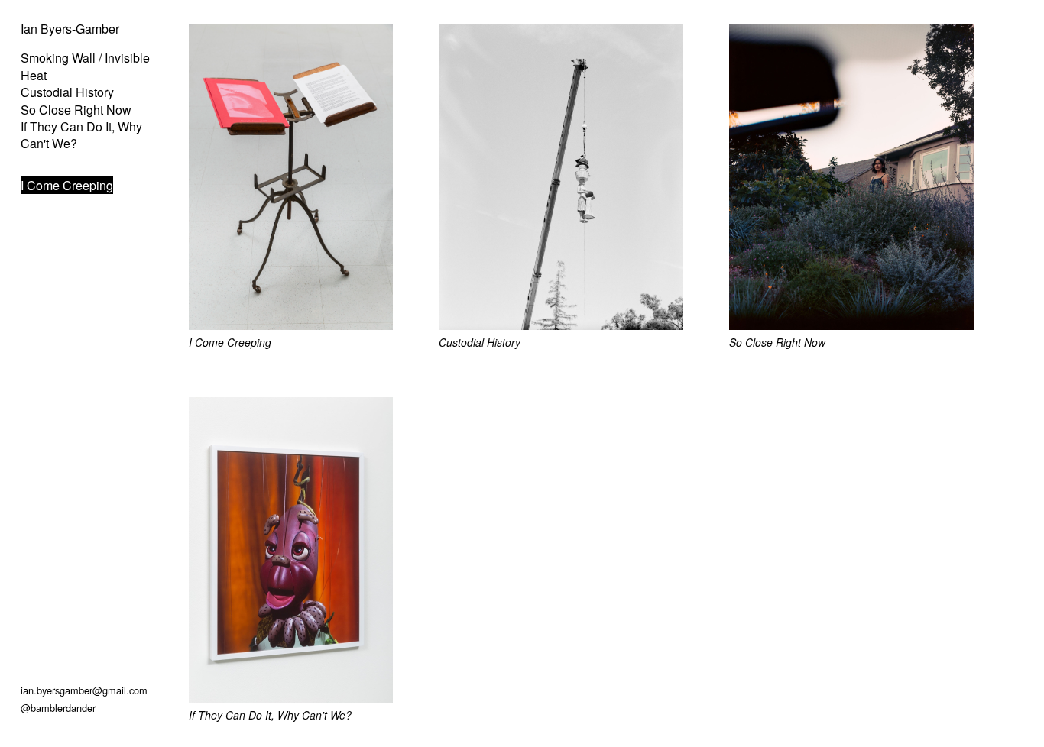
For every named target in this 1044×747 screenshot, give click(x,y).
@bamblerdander (58, 707)
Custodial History (67, 92)
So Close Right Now (76, 109)
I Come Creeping (67, 185)
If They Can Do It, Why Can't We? (81, 135)
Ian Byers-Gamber (70, 28)
